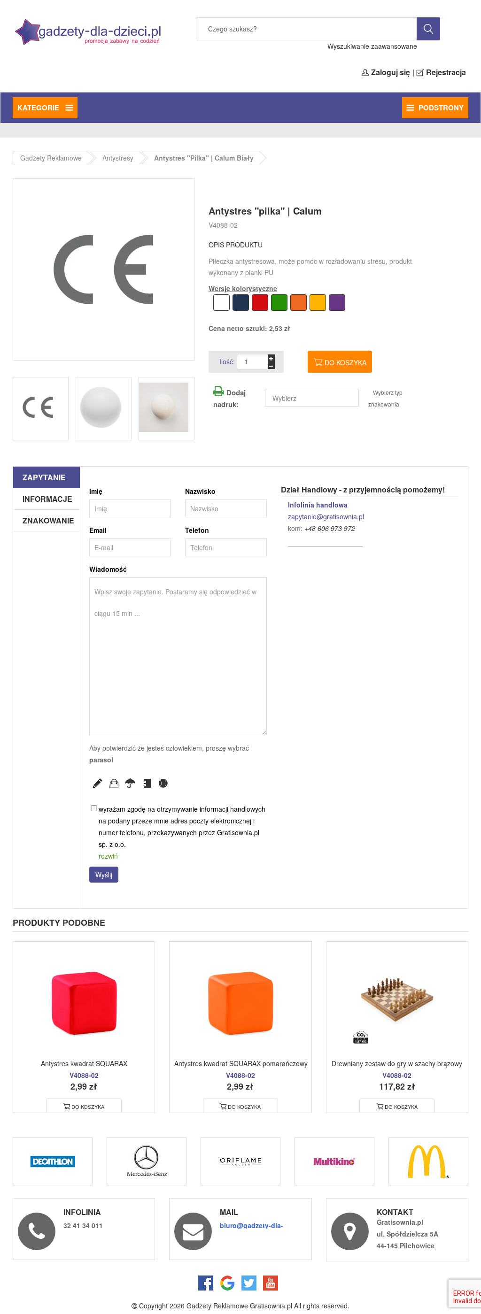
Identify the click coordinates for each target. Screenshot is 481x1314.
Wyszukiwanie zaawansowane (372, 46)
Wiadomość (108, 569)
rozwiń (108, 856)
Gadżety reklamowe (51, 157)
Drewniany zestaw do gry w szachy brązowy (397, 1063)
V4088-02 (223, 225)
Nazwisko (200, 491)
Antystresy (117, 157)
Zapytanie (44, 477)
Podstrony (441, 107)
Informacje (47, 498)
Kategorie (39, 107)
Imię (95, 491)
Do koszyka (345, 362)
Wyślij (103, 874)
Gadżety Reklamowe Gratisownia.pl (239, 1305)
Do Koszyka (87, 1106)
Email (98, 530)
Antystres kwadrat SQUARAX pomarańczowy (241, 1063)
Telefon (197, 530)
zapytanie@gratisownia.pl (326, 516)
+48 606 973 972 (329, 528)
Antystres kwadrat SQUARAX (84, 1063)
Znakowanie (48, 520)
